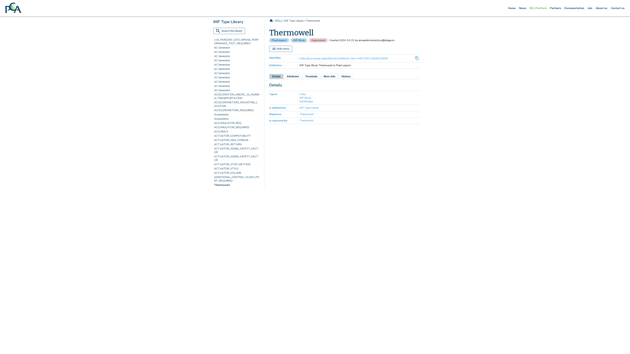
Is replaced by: (278, 120)
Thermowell (222, 185)
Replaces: (275, 114)
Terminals (311, 76)
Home (512, 8)
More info (329, 76)
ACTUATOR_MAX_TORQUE (231, 140)
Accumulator (221, 114)
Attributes (293, 76)
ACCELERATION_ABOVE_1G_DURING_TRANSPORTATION (236, 96)
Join (590, 8)
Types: (273, 94)
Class (302, 94)
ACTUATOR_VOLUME (227, 173)
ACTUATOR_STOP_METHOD (232, 164)
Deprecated (318, 40)
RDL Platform (538, 8)
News (522, 8)
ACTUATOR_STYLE (226, 168)
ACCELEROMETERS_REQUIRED (234, 110)
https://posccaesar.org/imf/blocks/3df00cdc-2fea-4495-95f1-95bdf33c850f (343, 58)
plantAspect (279, 40)
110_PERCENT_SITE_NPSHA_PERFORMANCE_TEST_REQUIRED (236, 41)
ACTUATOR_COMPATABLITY (232, 136)
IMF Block (299, 40)
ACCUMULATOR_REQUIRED (231, 127)
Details (276, 76)
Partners (555, 8)
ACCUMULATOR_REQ (227, 123)
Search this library (231, 31)
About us (601, 8)
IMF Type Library (309, 108)
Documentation (574, 8)
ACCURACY (221, 131)
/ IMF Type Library (293, 21)
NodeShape (306, 101)
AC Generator (222, 47)
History (346, 76)
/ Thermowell (312, 21)
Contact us (618, 8)
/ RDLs (278, 21)
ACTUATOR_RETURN (228, 144)
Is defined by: (277, 108)
